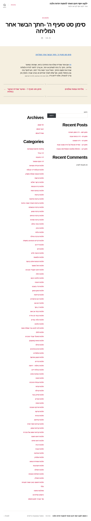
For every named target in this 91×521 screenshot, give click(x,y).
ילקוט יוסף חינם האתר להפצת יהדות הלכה (68, 3)
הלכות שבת (39, 449)
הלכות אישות (39, 178)
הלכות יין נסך (39, 307)
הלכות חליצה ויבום (37, 278)
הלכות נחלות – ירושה (36, 366)
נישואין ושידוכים (38, 495)
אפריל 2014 (40, 133)
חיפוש (85, 112)
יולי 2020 (41, 125)
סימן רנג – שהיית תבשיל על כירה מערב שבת (72, 145)
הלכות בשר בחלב (37, 224)
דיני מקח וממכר (38, 161)
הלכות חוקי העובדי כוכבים (35, 270)
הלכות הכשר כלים (37, 253)
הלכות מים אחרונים (37, 349)
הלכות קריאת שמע (37, 428)
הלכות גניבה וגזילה (37, 236)
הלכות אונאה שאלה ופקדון (34, 174)
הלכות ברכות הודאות (36, 199)
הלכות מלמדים (38, 353)
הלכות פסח (40, 403)
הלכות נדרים (39, 361)
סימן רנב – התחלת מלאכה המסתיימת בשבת (72, 149)
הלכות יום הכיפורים (37, 299)
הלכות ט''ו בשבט (38, 286)
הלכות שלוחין (39, 457)
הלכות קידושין (39, 420)
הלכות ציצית (39, 416)
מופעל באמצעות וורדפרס (35, 516)
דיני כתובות (40, 157)
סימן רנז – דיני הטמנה (80, 141)
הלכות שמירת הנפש (37, 461)
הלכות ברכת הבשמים (36, 207)
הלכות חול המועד (38, 266)
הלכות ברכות (39, 195)
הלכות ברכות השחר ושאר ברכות (32, 203)
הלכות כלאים (39, 324)
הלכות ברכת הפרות (37, 220)
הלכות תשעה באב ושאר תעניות (33, 482)
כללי (42, 486)
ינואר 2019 (40, 129)
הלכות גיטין (40, 228)
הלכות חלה (40, 274)
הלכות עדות (40, 386)
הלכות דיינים (39, 245)
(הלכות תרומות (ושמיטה (35, 149)
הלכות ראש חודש (38, 441)
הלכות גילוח (39, 232)
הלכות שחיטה (39, 453)
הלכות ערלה (39, 391)
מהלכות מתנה (39, 491)
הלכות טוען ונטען (38, 291)
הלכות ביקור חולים (37, 182)
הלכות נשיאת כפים (37, 374)
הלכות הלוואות (39, 257)
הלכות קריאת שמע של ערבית (33, 432)
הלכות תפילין (39, 478)
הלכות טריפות (39, 295)
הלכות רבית (40, 445)
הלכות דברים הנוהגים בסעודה (33, 241)
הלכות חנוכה (39, 282)
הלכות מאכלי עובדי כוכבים (34, 336)
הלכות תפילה (39, 470)
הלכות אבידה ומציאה (36, 166)
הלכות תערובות (38, 466)
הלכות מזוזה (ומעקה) (36, 341)
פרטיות (13, 5)
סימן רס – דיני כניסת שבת (78, 136)
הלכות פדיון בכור (38, 395)
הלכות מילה (40, 345)
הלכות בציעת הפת (37, 191)
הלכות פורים (39, 399)
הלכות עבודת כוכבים (37, 382)
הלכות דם (45, 17)
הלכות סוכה (40, 378)
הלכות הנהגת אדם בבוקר (35, 261)
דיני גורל (41, 153)
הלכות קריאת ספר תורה (35, 424)
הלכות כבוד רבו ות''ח (36, 316)
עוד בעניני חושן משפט (36, 499)
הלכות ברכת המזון (37, 211)
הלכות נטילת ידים (38, 370)
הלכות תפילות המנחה (36, 474)
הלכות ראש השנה (37, 436)
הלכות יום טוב (39, 303)
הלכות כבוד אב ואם (37, 311)
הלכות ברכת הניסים (37, 216)
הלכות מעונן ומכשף (37, 357)
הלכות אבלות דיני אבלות (35, 170)
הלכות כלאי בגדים (37, 320)
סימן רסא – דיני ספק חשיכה (77, 132)
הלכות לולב (40, 332)
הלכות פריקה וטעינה (37, 407)
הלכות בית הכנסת (37, 186)
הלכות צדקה (39, 411)
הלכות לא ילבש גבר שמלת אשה (32, 328)
